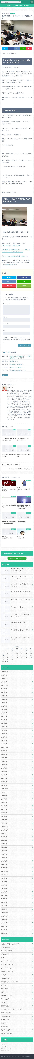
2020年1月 (4, 782)
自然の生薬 (4, 1023)
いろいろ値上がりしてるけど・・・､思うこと (19, 577)
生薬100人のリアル (7, 1012)
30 (12, 659)
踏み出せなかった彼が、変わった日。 (21, 592)
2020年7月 (4, 761)
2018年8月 (4, 840)
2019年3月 (4, 816)
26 (26, 657)
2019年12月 (4, 785)
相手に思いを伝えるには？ (17, 364)
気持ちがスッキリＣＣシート (17, 367)
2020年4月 (4, 771)
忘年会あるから (14, 361)
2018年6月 (4, 847)
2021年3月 (4, 737)
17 (17, 655)
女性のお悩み (5, 988)
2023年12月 (4, 685)
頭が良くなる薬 (5, 1030)
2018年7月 (4, 844)
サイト (5, 330)
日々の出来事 (5, 999)
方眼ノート (6, 352)
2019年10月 (4, 792)
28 (3, 659)
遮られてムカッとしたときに (19, 622)
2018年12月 (4, 826)
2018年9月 (4, 837)
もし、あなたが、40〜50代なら (12, 464)
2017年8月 (4, 881)
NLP (2, 957)
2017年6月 (4, 888)
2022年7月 (4, 706)
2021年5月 (4, 730)
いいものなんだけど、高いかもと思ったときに (21, 615)
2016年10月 (4, 916)
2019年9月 (4, 795)
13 (31, 653)
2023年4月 (4, 702)
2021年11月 (4, 720)
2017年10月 (4, 875)
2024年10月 (4, 678)
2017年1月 (4, 906)
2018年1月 (4, 864)
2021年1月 (4, 744)
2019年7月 (4, 802)
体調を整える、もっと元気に (9, 982)
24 (17, 657)
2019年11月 (4, 788)
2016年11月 (4, 912)
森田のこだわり (5, 1006)
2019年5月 (4, 809)
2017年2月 (4, 902)
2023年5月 (4, 699)
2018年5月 (4, 850)
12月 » (7, 662)
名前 (5, 317)
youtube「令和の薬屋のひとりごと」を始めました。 (20, 569)
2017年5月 (4, 892)
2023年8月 (4, 689)
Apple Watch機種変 (6, 951)
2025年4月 (4, 675)
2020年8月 (4, 757)
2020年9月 (4, 754)
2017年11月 (4, 871)
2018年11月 (4, 830)
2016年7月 (4, 926)
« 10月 (2, 662)
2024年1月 (4, 682)
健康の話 (3, 985)
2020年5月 (4, 768)
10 (17, 653)
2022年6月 (4, 709)
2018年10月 (4, 833)
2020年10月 (4, 751)
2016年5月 (4, 933)
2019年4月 (4, 813)
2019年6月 (4, 806)
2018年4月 (4, 854)
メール (5, 324)
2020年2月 (4, 778)
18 (21, 655)
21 (3, 657)
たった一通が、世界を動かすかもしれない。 (21, 585)
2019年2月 (4, 819)
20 (31, 655)
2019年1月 (4, 823)
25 (21, 657)
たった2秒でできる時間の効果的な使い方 (19, 469)
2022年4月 (4, 713)
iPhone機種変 (5, 954)
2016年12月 (4, 909)
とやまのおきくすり (7, 971)
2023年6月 (4, 696)
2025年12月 (4, 671)
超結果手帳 (4, 1026)
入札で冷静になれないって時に (20, 630)
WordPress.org (5, 1050)
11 (21, 653)
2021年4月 (4, 733)
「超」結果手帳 (5, 947)
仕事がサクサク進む (7, 978)
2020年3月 (4, 775)
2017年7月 (4, 885)
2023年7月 (4, 692)
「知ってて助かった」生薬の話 (10, 944)
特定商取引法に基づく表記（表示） (11, 1009)
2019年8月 (4, 799)
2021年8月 (4, 723)
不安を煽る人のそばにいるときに (21, 599)
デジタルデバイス (6, 968)
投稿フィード (5, 1046)
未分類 (3, 1002)
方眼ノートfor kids (6, 995)
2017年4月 (4, 895)
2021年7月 (4, 726)
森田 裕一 (10, 387)
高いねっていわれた (17, 607)
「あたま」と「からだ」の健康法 (17, 5)
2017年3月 (4, 899)
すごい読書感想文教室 (7, 964)
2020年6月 (4, 764)
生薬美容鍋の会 (5, 1016)
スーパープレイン (6, 961)
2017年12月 (4, 868)
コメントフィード (6, 1048)
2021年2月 (4, 740)
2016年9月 (4, 919)
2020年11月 (4, 747)
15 (7, 655)
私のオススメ (5, 1019)
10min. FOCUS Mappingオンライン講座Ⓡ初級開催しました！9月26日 (20, 357)
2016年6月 (4, 930)
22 (7, 657)
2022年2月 (4, 716)
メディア (3, 975)
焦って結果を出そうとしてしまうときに (21, 638)
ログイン (3, 1044)
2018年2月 (4, 861)
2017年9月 (4, 878)
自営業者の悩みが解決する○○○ (18, 370)
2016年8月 (4, 923)
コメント (6, 303)
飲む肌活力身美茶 (6, 1033)
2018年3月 (4, 857)
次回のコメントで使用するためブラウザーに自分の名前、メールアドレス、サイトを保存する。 (16, 339)
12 (26, 653)
